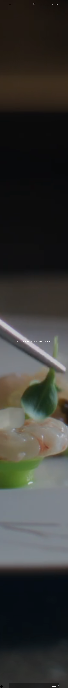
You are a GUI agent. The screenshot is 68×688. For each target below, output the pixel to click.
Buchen (57, 4)
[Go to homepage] (34, 5)
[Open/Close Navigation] (10, 4)
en (52, 4)
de (49, 4)
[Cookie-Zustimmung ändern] (1, 686)
